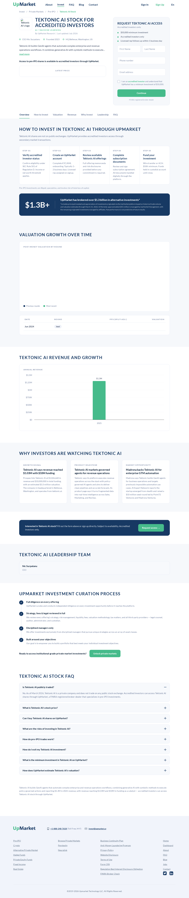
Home (166, 840)
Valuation (58, 114)
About (49, 4)
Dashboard (168, 845)
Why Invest (87, 114)
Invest (22, 11)
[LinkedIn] (171, 873)
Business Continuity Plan (111, 840)
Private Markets (36, 11)
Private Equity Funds (22, 859)
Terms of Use (106, 859)
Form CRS (105, 864)
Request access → (151, 527)
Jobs (165, 864)
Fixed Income (19, 864)
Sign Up (160, 4)
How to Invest (41, 114)
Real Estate (18, 869)
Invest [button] (60, 4)
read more (24, 54)
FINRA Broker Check (110, 873)
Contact (93, 4)
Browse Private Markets (69, 840)
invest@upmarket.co (97, 829)
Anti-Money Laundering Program (115, 845)
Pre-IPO (51, 11)
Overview (24, 114)
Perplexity (62, 845)
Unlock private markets (105, 653)
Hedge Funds (19, 855)
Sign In (145, 4)
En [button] (172, 4)
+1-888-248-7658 (58, 829)
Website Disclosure (109, 855)
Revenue (71, 114)
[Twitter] (165, 873)
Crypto (16, 845)
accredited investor (136, 81)
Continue (141, 93)
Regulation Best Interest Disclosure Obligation (121, 869)
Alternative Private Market (25, 850)
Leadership (103, 114)
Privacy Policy (107, 850)
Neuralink (62, 850)
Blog (81, 4)
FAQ (71, 4)
